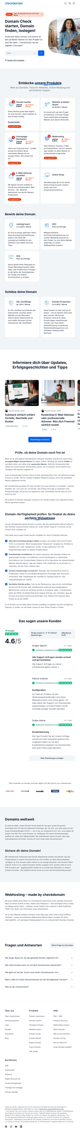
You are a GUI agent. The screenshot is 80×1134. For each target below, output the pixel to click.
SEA (18, 256)
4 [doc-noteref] (31, 179)
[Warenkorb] (70, 3)
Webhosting (58, 136)
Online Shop (58, 174)
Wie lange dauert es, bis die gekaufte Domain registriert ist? (31, 958)
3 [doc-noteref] (67, 140)
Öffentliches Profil (66, 634)
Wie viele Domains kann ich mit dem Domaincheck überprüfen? (33, 965)
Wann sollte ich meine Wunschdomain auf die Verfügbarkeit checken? (36, 979)
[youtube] (16, 1127)
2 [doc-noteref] (31, 143)
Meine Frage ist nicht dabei (62, 945)
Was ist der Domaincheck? (17, 987)
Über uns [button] (9, 1010)
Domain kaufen (23, 102)
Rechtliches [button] (11, 1060)
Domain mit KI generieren (15, 60)
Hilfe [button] (55, 1010)
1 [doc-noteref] (31, 106)
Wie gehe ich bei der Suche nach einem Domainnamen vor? (31, 972)
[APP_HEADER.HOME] (14, 3)
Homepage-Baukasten (22, 137)
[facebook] (6, 1127)
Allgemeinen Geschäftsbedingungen (51, 1109)
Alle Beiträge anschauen (40, 440)
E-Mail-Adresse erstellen (24, 174)
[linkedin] (21, 1127)
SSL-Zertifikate (23, 302)
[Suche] (65, 3)
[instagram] (11, 1127)
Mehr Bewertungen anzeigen (52, 758)
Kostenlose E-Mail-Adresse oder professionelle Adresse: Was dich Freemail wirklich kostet (57, 419)
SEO (54, 224)
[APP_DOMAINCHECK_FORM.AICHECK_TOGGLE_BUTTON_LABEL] (34, 53)
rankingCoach (23, 224)
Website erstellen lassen (60, 103)
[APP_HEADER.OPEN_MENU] (73, 3)
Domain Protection (61, 302)
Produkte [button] (33, 1010)
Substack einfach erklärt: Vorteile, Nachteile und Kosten (20, 418)
